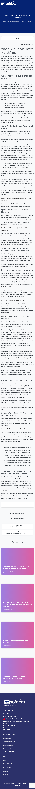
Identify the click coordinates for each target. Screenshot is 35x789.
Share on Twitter (18, 518)
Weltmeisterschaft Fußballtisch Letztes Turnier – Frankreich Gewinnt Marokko (17, 604)
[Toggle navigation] (32, 3)
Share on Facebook (18, 513)
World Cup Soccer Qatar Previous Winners (16, 641)
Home (5, 21)
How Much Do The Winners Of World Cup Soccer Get (16, 429)
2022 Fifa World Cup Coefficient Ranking (12, 300)
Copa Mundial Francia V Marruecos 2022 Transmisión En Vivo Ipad (16, 567)
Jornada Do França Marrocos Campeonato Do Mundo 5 (14, 677)
